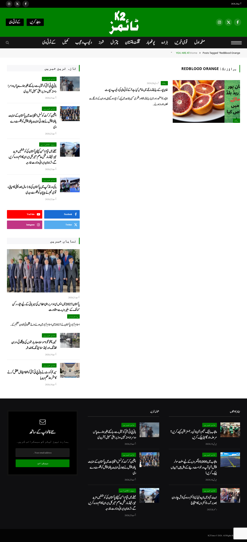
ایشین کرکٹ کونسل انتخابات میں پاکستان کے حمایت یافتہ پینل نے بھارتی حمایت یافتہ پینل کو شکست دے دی (32, 121)
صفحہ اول (199, 42)
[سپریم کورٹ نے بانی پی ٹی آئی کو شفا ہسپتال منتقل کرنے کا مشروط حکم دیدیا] (70, 370)
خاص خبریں (49, 78)
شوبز (101, 42)
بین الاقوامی (48, 144)
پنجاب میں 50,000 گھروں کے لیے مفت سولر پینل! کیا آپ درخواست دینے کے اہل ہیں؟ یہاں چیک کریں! (194, 467)
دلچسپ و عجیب (83, 42)
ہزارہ (165, 42)
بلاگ (236, 120)
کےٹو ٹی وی (14, 22)
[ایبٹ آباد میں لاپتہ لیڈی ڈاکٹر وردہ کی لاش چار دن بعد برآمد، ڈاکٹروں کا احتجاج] (230, 495)
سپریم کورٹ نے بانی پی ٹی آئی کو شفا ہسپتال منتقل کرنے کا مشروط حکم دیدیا (32, 375)
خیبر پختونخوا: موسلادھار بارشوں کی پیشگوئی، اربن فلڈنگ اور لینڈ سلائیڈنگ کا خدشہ (34, 345)
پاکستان (73, 316)
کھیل (65, 42)
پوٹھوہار (150, 42)
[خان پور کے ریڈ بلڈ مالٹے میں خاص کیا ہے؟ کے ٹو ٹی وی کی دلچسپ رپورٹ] (206, 101)
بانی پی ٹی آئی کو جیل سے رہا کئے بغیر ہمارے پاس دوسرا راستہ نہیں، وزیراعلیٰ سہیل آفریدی (32, 88)
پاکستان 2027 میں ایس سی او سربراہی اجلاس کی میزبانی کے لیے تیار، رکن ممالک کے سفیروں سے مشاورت (46, 307)
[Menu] (236, 42)
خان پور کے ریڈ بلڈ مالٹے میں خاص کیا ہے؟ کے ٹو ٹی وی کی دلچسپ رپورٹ (136, 90)
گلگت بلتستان (132, 42)
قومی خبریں (181, 42)
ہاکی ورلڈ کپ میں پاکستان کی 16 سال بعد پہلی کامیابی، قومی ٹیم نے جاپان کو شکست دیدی (32, 189)
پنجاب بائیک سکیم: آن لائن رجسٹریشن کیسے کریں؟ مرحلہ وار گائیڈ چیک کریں (193, 434)
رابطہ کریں (35, 22)
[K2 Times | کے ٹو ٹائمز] (123, 22)
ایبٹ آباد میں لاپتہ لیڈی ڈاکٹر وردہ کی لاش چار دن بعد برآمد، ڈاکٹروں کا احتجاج (194, 500)
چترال (114, 42)
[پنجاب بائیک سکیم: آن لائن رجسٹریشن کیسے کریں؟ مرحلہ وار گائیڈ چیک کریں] (230, 429)
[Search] (8, 42)
